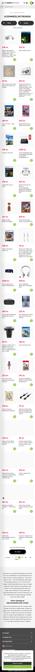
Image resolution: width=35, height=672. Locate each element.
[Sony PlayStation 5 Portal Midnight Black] (9, 271)
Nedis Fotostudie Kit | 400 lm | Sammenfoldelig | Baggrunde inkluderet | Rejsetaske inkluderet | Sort (25, 188)
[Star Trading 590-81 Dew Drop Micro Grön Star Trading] (26, 301)
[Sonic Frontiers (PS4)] (26, 332)
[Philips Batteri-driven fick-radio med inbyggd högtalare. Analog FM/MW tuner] (9, 460)
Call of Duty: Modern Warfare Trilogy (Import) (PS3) (26, 507)
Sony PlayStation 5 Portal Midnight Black (8, 284)
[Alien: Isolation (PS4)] (26, 37)
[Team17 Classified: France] (9, 236)
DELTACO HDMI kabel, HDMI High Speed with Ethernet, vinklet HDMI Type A (25, 411)
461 (30, 557)
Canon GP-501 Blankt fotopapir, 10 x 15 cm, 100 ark (8, 442)
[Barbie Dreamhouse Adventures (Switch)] (26, 111)
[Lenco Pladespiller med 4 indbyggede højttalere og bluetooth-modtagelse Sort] (26, 140)
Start (11, 12)
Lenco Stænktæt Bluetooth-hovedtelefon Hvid (25, 285)
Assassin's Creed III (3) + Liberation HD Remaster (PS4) (26, 537)
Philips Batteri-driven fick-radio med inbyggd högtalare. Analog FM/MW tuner (9, 476)
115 (16, 557)
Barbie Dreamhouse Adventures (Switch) (24, 124)
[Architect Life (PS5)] (9, 140)
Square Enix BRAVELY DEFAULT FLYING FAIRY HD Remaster (25, 380)
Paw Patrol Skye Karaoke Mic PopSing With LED (8, 380)
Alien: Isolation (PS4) (25, 50)
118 (26, 557)
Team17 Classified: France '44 (7, 249)
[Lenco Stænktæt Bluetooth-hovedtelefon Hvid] (26, 271)
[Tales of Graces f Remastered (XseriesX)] (9, 396)
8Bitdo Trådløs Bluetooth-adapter (7, 220)
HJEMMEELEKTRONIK (19, 12)
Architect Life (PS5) (7, 153)
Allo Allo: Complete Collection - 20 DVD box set (9, 507)
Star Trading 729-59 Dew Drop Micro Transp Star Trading (9, 85)
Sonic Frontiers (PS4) (25, 345)
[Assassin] (26, 523)
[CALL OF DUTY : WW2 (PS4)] (9, 111)
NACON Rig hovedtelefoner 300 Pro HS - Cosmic (8, 537)
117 (22, 557)
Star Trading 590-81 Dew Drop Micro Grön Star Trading (26, 316)
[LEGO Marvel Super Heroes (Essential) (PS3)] (26, 207)
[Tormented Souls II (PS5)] (9, 172)
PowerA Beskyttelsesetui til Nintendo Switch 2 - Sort (9, 316)
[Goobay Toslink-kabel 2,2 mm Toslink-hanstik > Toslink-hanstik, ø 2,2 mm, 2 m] (26, 428)
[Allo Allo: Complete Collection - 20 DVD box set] (9, 492)
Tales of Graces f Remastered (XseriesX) (8, 409)
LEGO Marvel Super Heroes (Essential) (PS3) (25, 220)
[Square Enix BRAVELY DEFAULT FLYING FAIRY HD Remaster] (26, 365)
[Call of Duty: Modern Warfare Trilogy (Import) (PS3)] (26, 492)
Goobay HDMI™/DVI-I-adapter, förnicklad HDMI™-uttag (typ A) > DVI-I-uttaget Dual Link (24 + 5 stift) (9, 348)
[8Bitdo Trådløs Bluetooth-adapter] (9, 207)
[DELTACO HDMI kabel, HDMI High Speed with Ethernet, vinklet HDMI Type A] (26, 396)
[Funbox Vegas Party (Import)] (26, 460)
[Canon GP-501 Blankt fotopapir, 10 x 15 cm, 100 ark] (9, 428)
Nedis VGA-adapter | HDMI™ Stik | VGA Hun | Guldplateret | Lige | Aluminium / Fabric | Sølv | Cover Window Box (9, 53)
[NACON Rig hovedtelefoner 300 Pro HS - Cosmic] (9, 523)
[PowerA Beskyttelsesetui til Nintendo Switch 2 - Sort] (9, 301)
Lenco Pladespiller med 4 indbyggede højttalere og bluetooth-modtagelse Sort (25, 155)
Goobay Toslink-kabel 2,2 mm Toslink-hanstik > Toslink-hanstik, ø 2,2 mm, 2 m (26, 443)
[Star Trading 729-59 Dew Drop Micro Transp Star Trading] (9, 71)
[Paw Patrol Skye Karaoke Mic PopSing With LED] (9, 365)
